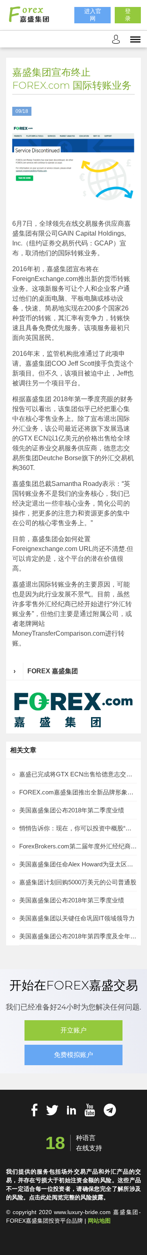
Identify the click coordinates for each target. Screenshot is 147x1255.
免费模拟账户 (73, 1054)
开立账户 (73, 1030)
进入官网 (92, 15)
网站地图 (99, 1220)
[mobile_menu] (135, 39)
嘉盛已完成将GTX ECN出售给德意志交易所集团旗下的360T (78, 774)
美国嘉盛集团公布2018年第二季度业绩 (71, 810)
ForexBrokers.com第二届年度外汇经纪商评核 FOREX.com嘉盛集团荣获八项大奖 (78, 846)
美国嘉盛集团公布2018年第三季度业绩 (71, 900)
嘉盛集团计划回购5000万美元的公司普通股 (77, 882)
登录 (128, 15)
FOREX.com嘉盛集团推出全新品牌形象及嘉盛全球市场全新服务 (78, 792)
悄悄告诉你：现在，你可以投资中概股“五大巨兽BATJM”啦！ (78, 828)
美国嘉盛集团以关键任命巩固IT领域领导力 (77, 918)
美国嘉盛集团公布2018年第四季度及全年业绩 (78, 936)
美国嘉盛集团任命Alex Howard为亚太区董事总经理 (78, 864)
